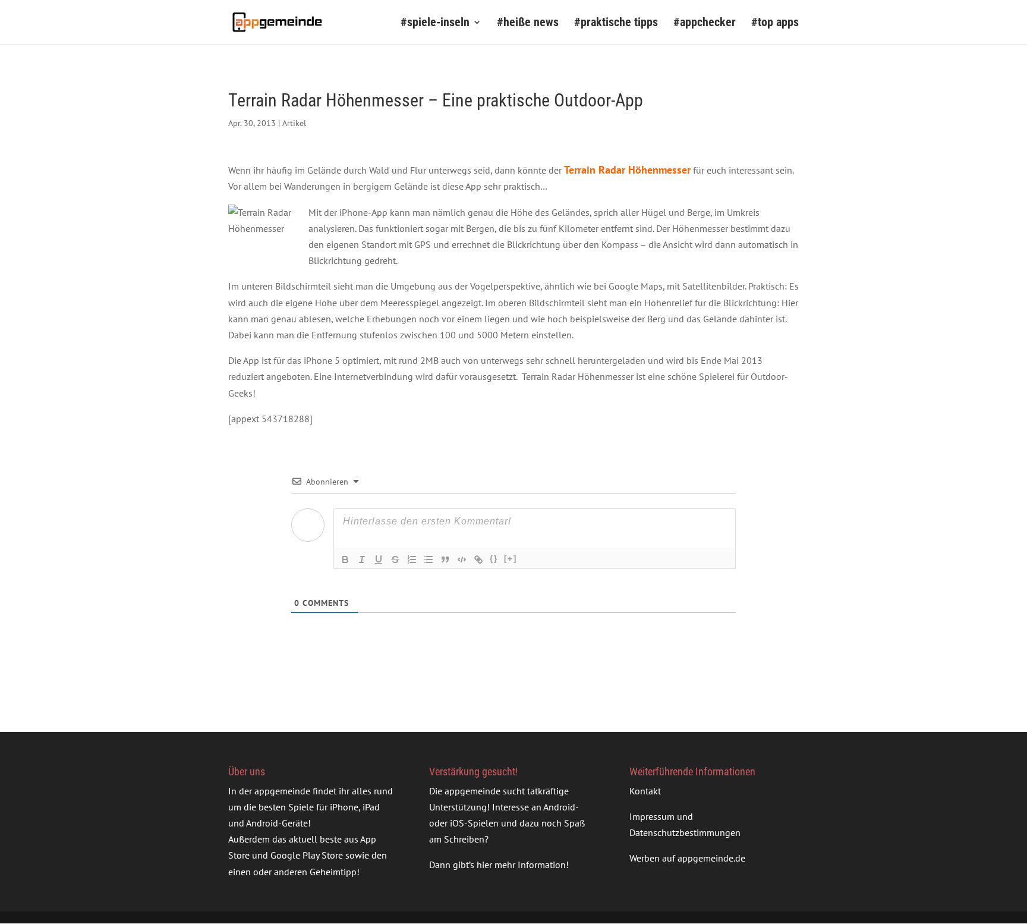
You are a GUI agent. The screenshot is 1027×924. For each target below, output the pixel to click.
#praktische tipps (616, 23)
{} (494, 558)
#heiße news (528, 23)
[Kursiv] (362, 559)
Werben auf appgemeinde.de (687, 858)
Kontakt (645, 791)
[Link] (478, 559)
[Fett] (345, 559)
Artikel (294, 123)
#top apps (775, 23)
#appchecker (704, 23)
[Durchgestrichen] (395, 559)
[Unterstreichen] (378, 559)
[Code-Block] (461, 559)
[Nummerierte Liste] (412, 559)
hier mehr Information (521, 864)
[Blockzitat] (445, 559)
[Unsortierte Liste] (428, 559)
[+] (510, 558)
